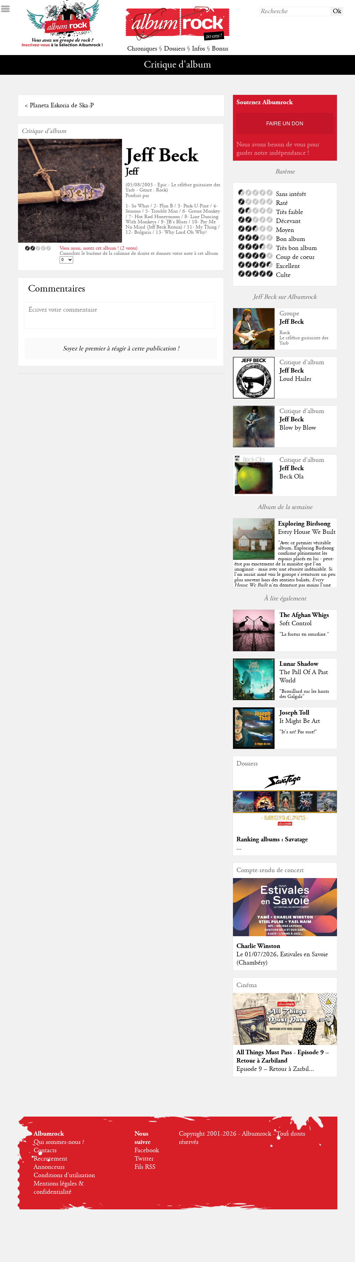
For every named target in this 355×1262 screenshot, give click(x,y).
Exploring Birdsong (304, 524)
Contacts (45, 1150)
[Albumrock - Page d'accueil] (177, 39)
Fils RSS (145, 1167)
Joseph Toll (294, 713)
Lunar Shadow (298, 664)
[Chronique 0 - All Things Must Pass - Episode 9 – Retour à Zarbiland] (285, 1025)
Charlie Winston (258, 946)
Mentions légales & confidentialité (59, 1188)
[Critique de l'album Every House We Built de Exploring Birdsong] (254, 558)
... (239, 848)
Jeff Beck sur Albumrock (285, 297)
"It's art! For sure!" (298, 731)
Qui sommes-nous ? (59, 1142)
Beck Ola (291, 477)
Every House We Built (307, 532)
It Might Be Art (299, 721)
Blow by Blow (297, 428)
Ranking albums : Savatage (272, 839)
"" (285, 571)
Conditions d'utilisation (64, 1175)
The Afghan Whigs (304, 615)
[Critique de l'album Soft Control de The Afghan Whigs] (254, 649)
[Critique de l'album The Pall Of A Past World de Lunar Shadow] (254, 698)
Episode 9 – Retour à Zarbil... (275, 1069)
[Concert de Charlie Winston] (285, 934)
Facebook (147, 1150)
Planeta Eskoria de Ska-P (62, 105)
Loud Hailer (295, 379)
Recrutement (50, 1159)
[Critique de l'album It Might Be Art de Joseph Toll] (254, 747)
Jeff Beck (161, 156)
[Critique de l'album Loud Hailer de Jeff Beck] (254, 397)
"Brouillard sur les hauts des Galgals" (304, 694)
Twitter (144, 1159)
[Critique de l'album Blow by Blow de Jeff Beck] (254, 445)
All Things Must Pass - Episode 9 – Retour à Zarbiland (282, 1056)
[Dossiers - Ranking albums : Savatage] (285, 828)
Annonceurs (49, 1167)
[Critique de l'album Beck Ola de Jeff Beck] (254, 494)
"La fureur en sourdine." (304, 634)
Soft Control (295, 623)
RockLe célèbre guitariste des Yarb (303, 338)
